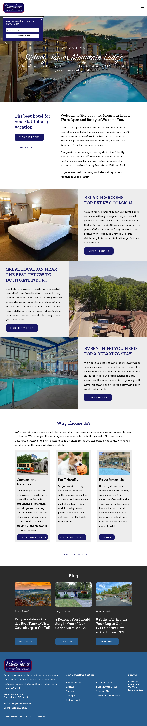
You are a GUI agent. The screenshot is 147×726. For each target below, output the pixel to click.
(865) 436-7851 (19, 707)
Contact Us (102, 691)
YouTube (132, 687)
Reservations (73, 682)
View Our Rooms (29, 137)
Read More (26, 641)
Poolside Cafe (104, 682)
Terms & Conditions (108, 695)
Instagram (133, 684)
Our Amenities (98, 397)
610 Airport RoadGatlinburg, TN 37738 (16, 696)
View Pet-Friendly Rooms (72, 537)
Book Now (26, 147)
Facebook (133, 681)
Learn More (107, 537)
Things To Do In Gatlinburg (32, 537)
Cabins (70, 691)
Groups (70, 695)
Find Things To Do (21, 328)
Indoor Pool (73, 700)
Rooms (70, 686)
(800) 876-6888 (23, 703)
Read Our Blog (135, 689)
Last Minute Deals (106, 686)
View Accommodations (73, 554)
